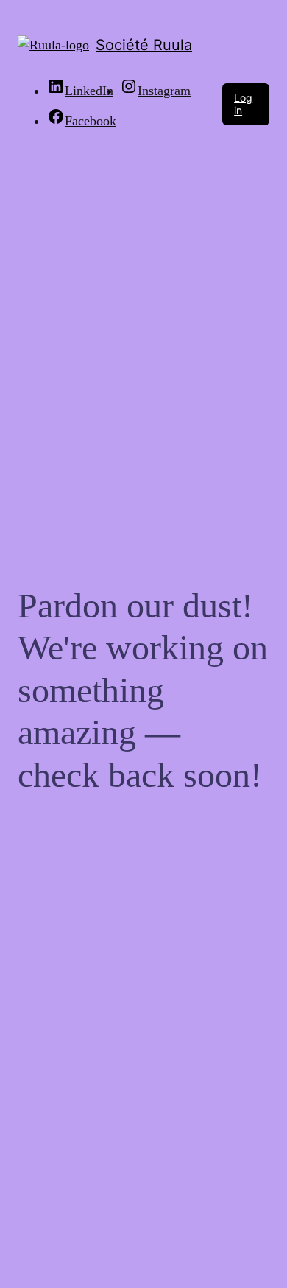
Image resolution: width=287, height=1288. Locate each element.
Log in (243, 103)
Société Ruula (144, 45)
